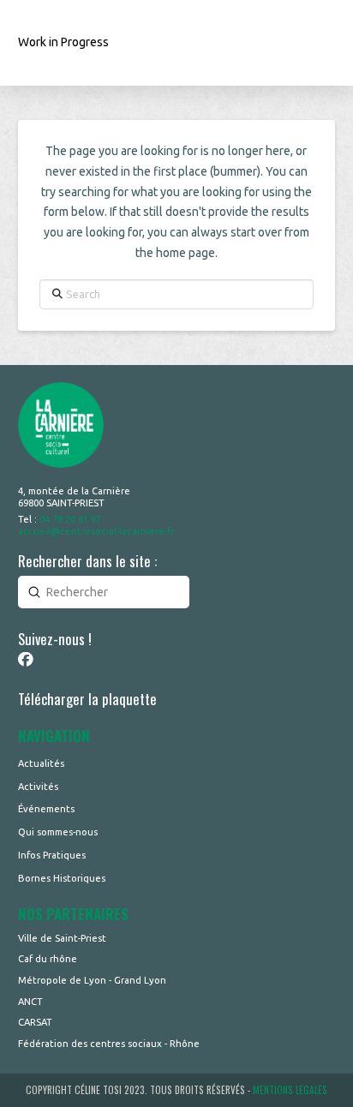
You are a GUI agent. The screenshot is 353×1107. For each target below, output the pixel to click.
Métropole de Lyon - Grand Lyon (92, 980)
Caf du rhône (47, 959)
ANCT (30, 1001)
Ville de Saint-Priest (62, 938)
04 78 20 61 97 (70, 519)
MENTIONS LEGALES (290, 1090)
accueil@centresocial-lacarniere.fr (96, 531)
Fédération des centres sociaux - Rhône (109, 1043)
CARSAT (35, 1022)
